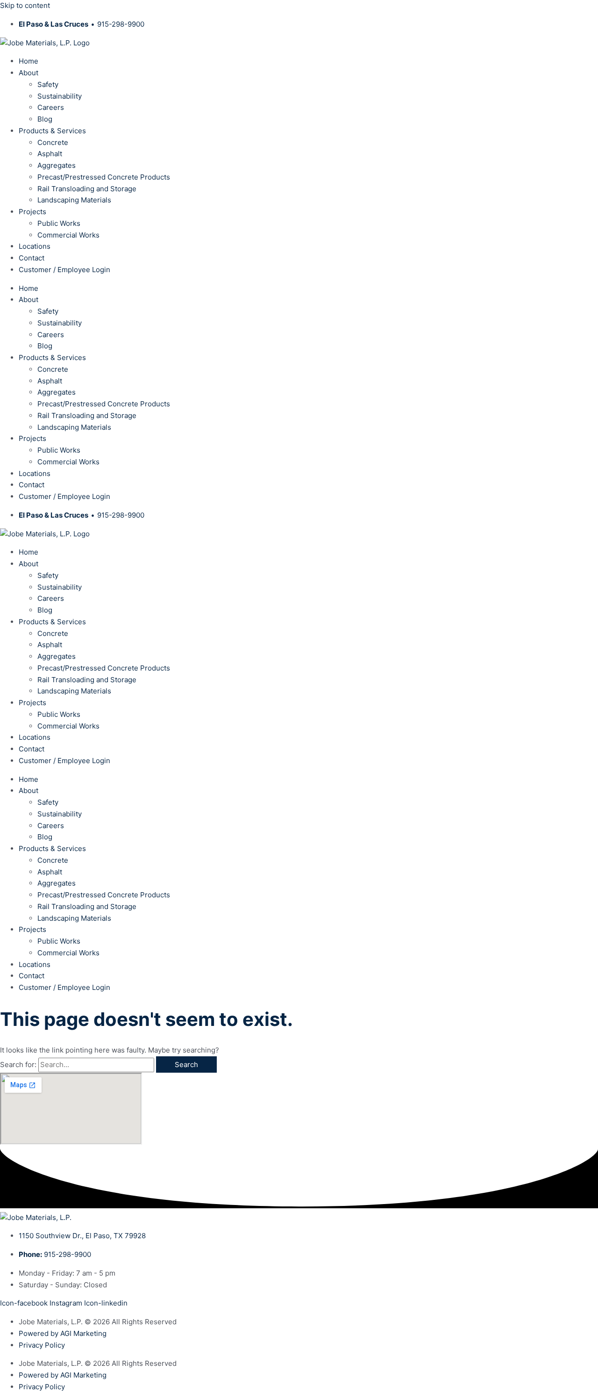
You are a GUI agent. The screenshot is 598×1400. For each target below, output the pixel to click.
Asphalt (49, 153)
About (28, 72)
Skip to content (25, 5)
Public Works (58, 223)
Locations (34, 246)
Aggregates (56, 165)
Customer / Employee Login (64, 269)
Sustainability (59, 96)
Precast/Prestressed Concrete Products (103, 177)
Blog (44, 119)
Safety (47, 84)
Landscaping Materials (74, 199)
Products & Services (52, 130)
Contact (31, 257)
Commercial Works (68, 235)
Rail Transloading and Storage (86, 188)
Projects (32, 211)
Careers (50, 107)
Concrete (52, 142)
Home (28, 61)
